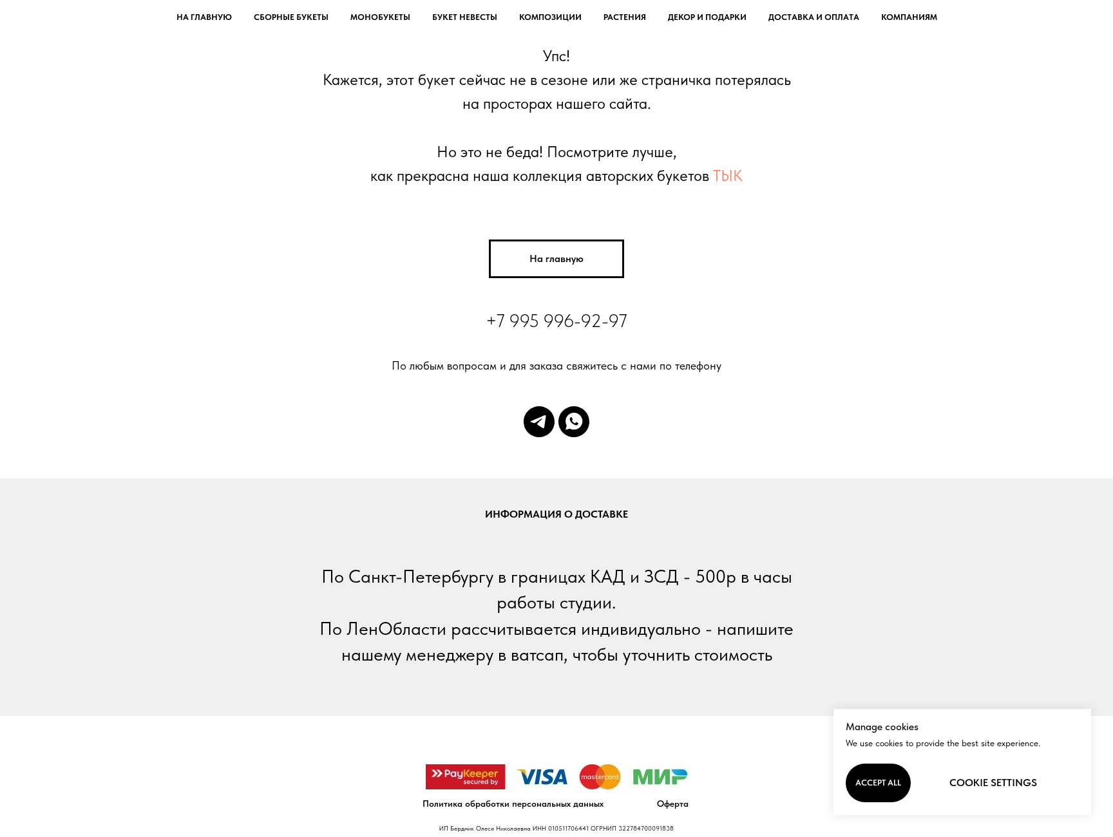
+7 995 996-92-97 (556, 321)
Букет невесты (464, 17)
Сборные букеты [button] (291, 17)
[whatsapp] (573, 421)
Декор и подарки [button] (707, 17)
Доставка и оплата (813, 17)
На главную (204, 17)
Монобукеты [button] (380, 17)
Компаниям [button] (909, 17)
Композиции (550, 17)
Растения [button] (625, 17)
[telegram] (539, 421)
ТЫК (728, 175)
